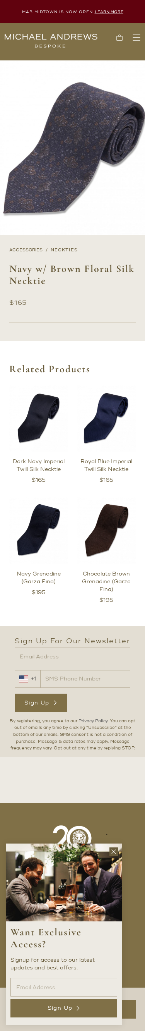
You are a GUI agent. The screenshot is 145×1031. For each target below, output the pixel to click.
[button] (119, 37)
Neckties (64, 250)
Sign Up (36, 702)
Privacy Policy (92, 721)
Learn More (109, 11)
